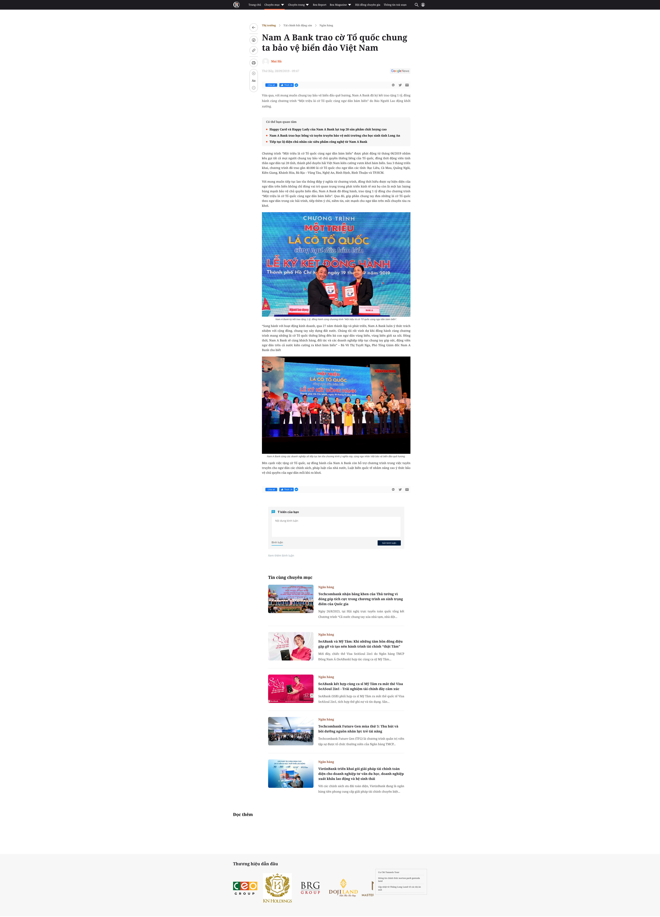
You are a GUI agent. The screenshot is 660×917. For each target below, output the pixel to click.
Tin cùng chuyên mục (290, 577)
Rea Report (319, 5)
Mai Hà (276, 61)
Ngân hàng (326, 25)
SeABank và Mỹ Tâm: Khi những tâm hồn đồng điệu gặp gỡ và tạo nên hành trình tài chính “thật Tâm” (360, 644)
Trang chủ (255, 5)
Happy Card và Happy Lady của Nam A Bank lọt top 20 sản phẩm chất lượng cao (328, 129)
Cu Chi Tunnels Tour (388, 872)
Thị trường (269, 25)
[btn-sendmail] (407, 85)
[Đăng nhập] (423, 6)
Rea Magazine (338, 5)
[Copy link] (254, 50)
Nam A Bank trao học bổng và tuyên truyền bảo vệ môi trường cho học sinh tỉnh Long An (335, 135)
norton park (405, 878)
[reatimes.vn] (236, 4)
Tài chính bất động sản (297, 25)
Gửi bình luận (389, 542)
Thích (288, 85)
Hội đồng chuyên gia (367, 5)
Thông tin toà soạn (395, 5)
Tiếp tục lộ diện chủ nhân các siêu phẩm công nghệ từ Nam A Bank (318, 142)
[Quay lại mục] (254, 27)
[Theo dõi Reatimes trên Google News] (400, 71)
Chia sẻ (271, 85)
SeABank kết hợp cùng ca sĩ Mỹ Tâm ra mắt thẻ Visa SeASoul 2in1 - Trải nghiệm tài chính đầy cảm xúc (360, 686)
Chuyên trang (296, 5)
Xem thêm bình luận (281, 555)
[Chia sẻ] (254, 40)
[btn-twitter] (400, 85)
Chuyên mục (272, 5)
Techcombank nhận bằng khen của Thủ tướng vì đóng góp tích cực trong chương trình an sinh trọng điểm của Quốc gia (360, 599)
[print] (254, 63)
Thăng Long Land (399, 886)
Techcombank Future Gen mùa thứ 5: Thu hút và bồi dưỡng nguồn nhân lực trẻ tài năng (358, 728)
